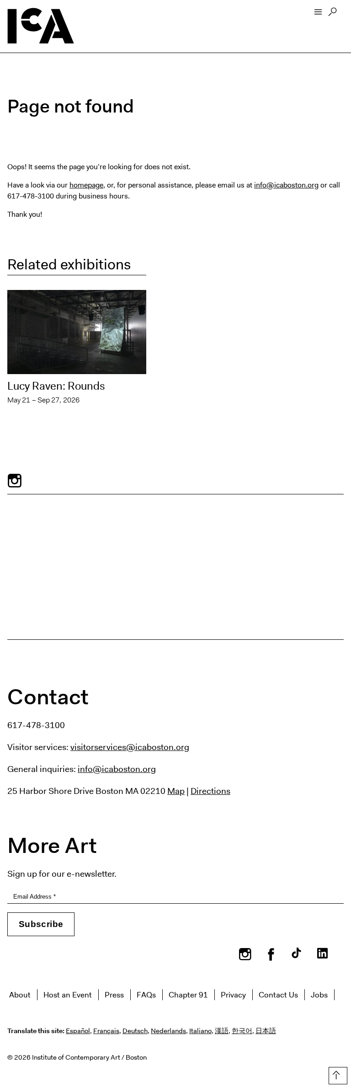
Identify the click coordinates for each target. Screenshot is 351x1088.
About (20, 994)
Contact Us (278, 994)
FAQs (146, 994)
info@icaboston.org (286, 185)
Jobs (319, 994)
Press (114, 994)
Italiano (200, 1030)
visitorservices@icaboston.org (129, 747)
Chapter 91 (188, 994)
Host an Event (67, 994)
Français (106, 1030)
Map (176, 791)
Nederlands (168, 1030)
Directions (210, 791)
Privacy (233, 994)
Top (336, 1074)
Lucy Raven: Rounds (56, 386)
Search (332, 14)
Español (78, 1030)
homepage (86, 185)
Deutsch (135, 1030)
